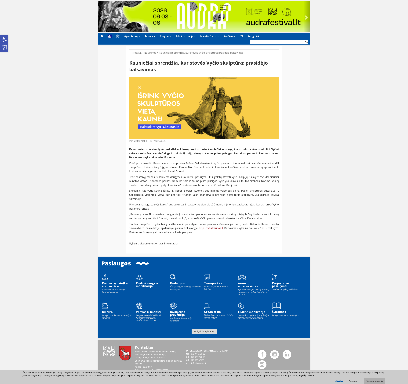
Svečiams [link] (229, 36)
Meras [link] (149, 36)
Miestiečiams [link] (208, 36)
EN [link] (241, 36)
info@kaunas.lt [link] (198, 363)
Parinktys (353, 381)
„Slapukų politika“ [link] (306, 375)
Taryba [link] (164, 36)
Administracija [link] (185, 36)
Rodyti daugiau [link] (202, 331)
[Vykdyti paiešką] (306, 42)
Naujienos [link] (150, 52)
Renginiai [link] (253, 36)
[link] (4, 39)
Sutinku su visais (374, 381)
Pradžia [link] (136, 52)
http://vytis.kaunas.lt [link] (211, 228)
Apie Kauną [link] (131, 36)
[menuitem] (101, 36)
